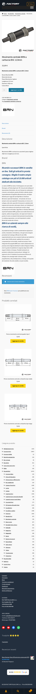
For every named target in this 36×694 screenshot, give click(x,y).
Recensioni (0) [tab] (6, 133)
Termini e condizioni (8, 582)
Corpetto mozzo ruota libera (13, 499)
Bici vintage (7, 460)
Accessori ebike (8, 454)
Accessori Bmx (9, 474)
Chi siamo (5, 578)
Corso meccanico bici (9, 465)
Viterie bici (8, 556)
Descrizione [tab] (5, 123)
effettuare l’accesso (12, 291)
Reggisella (8, 533)
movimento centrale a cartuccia (12, 101)
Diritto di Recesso (7, 590)
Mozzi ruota (9, 522)
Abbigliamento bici (9, 449)
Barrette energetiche (9, 457)
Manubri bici (9, 516)
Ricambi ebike (7, 558)
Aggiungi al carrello (16, 90)
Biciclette (6, 463)
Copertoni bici (9, 494)
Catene (7, 491)
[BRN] (8, 110)
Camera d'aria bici (10, 485)
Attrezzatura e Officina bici (13, 480)
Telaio (7, 550)
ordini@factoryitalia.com (13, 615)
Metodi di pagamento (8, 588)
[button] (18, 672)
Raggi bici (8, 530)
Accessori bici (7, 451)
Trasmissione (9, 553)
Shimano (8, 547)
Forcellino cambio (10, 511)
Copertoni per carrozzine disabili (14, 496)
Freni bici (8, 513)
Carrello (27, 689)
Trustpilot (5, 642)
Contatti (4, 575)
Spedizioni (5, 586)
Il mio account (6, 584)
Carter (7, 488)
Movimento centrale (20, 13)
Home (5, 13)
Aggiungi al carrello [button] (18, 341)
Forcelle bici (9, 508)
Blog (3, 580)
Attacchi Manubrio (10, 477)
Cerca (18, 691)
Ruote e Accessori (10, 539)
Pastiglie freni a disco (11, 525)
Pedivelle (8, 527)
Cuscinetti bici (9, 502)
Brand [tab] (3, 128)
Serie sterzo (9, 544)
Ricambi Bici (11, 13)
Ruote (7, 536)
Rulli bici (6, 561)
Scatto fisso (7, 564)
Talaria (6, 567)
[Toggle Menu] (32, 8)
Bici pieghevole (10, 482)
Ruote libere (9, 542)
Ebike (5, 468)
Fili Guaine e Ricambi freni (12, 505)
